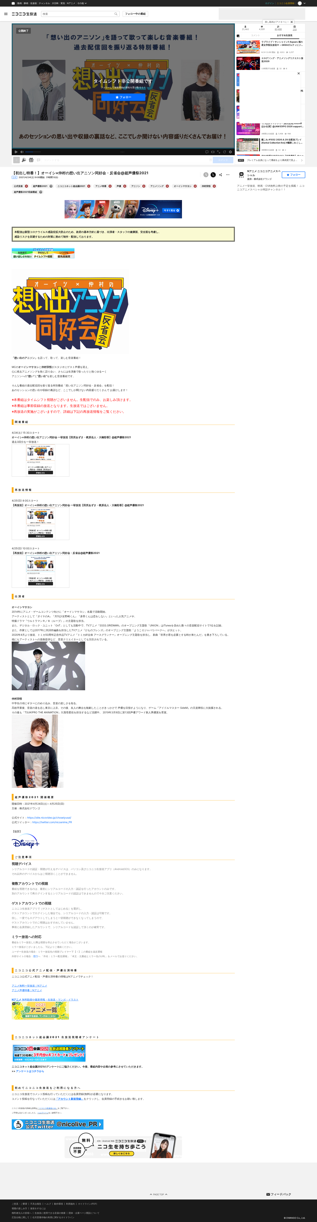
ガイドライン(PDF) (87, 1204)
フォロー (125, 97)
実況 (63, 3)
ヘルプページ (42, 1113)
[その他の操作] (227, 174)
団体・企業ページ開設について (84, 1213)
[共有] (220, 174)
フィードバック (281, 1194)
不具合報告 (35, 1204)
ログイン (269, 3)
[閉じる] (291, 22)
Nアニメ (71, 3)
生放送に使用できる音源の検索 (50, 1213)
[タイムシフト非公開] (205, 174)
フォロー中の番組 (135, 13)
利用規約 (70, 1204)
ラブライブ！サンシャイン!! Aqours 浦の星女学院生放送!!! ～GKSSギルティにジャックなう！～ (282, 43)
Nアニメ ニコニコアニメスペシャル (263, 173)
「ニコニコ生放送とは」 (47, 1108)
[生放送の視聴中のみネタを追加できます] (16, 160)
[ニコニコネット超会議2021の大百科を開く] (88, 186)
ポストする (213, 174)
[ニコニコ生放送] (24, 14)
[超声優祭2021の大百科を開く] (51, 186)
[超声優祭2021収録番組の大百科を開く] (40, 192)
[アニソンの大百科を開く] (143, 186)
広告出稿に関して (20, 1217)
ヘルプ (47, 1204)
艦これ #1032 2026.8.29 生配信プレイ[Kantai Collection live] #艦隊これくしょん (282, 141)
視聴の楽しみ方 (19, 1208)
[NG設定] (238, 36)
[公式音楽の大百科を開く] (26, 186)
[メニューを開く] (6, 14)
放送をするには (38, 1208)
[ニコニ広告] (24, 160)
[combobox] (80, 14)
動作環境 (58, 1204)
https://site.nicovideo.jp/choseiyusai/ (49, 817)
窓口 (35, 956)
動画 (19, 3)
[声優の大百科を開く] (124, 186)
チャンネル (44, 3)
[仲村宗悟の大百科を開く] (214, 186)
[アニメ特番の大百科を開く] (110, 186)
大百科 (55, 3)
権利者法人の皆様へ (22, 1212)
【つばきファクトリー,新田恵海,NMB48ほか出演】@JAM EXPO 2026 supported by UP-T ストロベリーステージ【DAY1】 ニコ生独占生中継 (282, 125)
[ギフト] (31, 160)
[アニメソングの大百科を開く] (167, 186)
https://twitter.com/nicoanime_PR (52, 822)
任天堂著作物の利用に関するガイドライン (53, 1217)
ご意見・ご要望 (19, 1203)
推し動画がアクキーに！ (277, 22)
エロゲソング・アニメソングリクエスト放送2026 (282, 60)
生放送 (33, 3)
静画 (26, 3)
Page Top (158, 1194)
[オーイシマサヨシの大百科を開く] (195, 186)
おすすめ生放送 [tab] (284, 35)
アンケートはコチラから (30, 1071)
